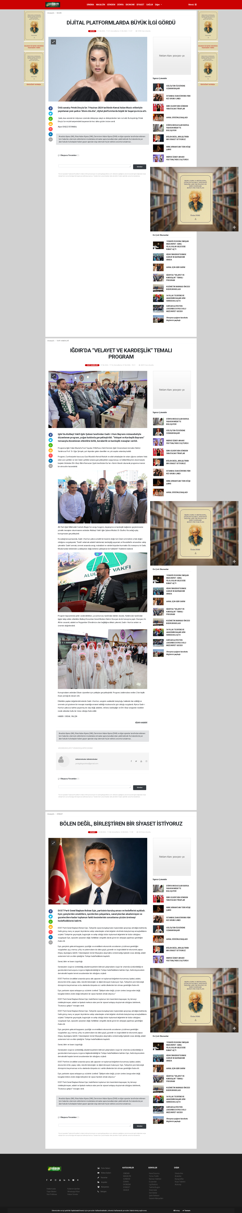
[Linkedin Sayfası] (65, 1180)
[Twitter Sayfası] (52, 1180)
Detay (177, 1210)
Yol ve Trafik (154, 1176)
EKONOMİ (130, 4)
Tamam (187, 1210)
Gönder (140, 167)
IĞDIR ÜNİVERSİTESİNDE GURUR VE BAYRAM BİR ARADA (176, 257)
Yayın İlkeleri (51, 1192)
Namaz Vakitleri (155, 1179)
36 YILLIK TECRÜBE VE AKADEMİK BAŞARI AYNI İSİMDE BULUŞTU (175, 298)
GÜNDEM (111, 4)
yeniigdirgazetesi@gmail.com (86, 764)
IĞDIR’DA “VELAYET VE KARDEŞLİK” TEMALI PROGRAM (175, 277)
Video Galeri (106, 1173)
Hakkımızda (51, 1189)
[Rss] (70, 1180)
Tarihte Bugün (154, 1187)
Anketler (178, 1176)
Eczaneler (153, 1182)
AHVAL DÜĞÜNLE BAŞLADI (177, 118)
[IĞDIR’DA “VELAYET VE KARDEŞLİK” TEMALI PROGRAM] (97, 399)
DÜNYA (120, 4)
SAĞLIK (149, 4)
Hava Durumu (154, 1173)
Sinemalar (153, 1190)
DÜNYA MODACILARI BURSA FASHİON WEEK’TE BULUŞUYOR (177, 127)
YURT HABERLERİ (63, 341)
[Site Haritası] (74, 1180)
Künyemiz (105, 1187)
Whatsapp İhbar (73, 1192)
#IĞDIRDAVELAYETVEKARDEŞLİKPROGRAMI (75, 748)
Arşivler (104, 1182)
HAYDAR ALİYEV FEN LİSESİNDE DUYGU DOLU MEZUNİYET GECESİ (176, 308)
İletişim (103, 1192)
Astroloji (178, 1184)
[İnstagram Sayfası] (56, 1180)
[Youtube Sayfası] (61, 1180)
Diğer (157, 4)
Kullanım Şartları (73, 1189)
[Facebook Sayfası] (47, 1180)
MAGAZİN (100, 4)
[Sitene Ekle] (79, 1180)
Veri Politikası (52, 1194)
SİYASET (140, 4)
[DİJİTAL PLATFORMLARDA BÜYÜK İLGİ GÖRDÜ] (97, 69)
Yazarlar (104, 1178)
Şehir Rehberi (154, 1196)
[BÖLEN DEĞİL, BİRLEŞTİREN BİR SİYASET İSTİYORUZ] (97, 871)
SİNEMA (90, 4)
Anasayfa (50, 13)
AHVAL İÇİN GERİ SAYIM (175, 267)
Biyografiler (179, 1179)
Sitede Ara (179, 1173)
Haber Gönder (72, 1194)
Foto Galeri (105, 1168)
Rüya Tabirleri (180, 1182)
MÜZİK (59, 13)
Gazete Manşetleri (156, 1198)
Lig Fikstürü (153, 1184)
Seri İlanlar (153, 1193)
